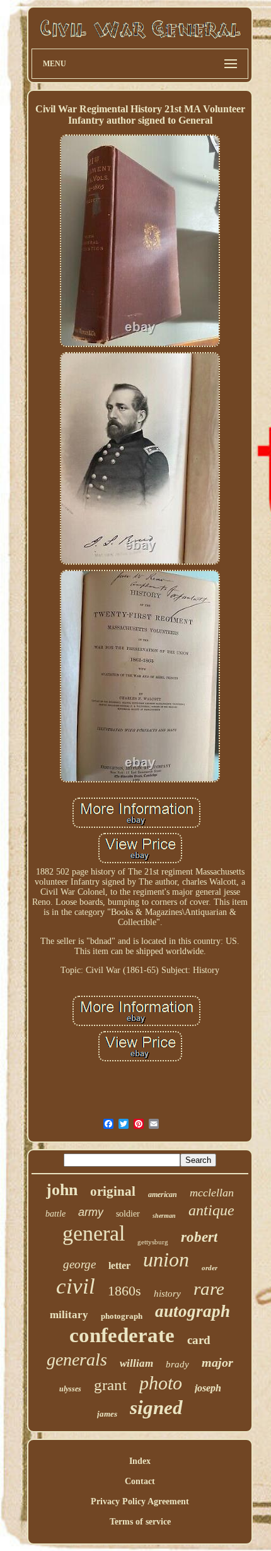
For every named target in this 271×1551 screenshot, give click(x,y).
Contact (140, 1481)
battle (55, 1213)
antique (211, 1210)
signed (156, 1407)
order (209, 1267)
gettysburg (152, 1242)
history (167, 1294)
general (93, 1233)
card (198, 1340)
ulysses (70, 1388)
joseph (208, 1388)
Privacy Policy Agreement (140, 1501)
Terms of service (140, 1521)
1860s (124, 1291)
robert (199, 1237)
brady (177, 1364)
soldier (128, 1213)
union (166, 1259)
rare (208, 1288)
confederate (122, 1335)
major (217, 1362)
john (62, 1190)
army (90, 1212)
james (107, 1413)
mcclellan (212, 1192)
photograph (121, 1316)
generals (77, 1359)
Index (140, 1461)
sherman (164, 1215)
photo (160, 1382)
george (79, 1264)
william (136, 1363)
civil (75, 1286)
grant (110, 1384)
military (69, 1315)
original (113, 1191)
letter (119, 1265)
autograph (192, 1311)
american (162, 1194)
